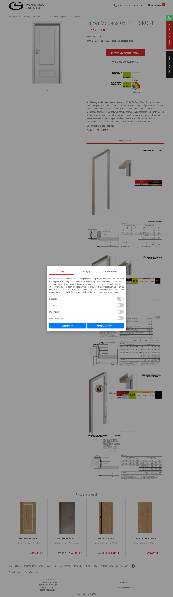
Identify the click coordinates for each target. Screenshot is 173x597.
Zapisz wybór (67, 325)
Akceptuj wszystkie (105, 325)
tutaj (117, 292)
